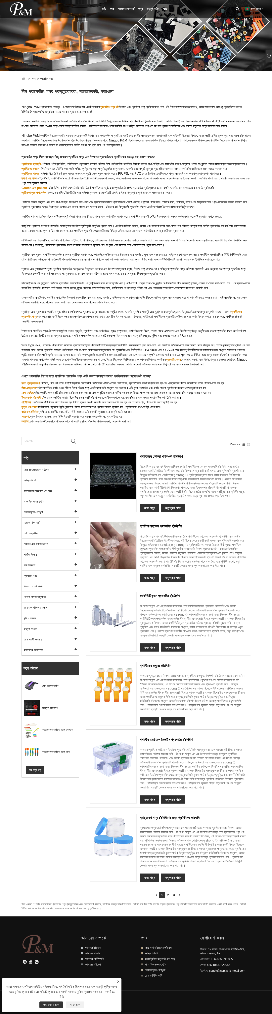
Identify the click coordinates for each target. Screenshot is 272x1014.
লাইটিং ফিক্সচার (30, 554)
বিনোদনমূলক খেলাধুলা (33, 512)
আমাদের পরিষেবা (93, 964)
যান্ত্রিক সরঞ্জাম (30, 628)
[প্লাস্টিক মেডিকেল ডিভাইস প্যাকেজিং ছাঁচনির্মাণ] (113, 758)
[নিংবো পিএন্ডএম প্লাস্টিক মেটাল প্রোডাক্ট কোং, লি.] (21, 8)
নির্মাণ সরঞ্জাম (29, 565)
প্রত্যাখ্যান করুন (51, 1004)
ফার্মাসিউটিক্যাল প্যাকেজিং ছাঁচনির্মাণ (160, 596)
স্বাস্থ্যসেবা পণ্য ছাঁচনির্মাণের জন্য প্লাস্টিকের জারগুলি (170, 818)
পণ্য (33, 78)
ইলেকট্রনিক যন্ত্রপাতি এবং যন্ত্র (38, 491)
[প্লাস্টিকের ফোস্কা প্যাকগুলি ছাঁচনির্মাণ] (113, 475)
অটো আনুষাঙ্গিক (31, 533)
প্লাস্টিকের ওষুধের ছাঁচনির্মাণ (155, 666)
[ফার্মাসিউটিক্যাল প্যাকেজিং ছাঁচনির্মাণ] (113, 615)
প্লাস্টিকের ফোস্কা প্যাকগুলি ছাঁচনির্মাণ (161, 456)
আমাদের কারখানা (93, 953)
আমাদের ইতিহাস (93, 947)
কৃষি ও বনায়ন (30, 618)
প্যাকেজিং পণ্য (30, 575)
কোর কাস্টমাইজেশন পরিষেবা (36, 469)
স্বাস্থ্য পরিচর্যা (30, 480)
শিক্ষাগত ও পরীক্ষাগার (33, 586)
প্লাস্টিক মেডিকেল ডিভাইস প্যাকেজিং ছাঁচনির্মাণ (166, 740)
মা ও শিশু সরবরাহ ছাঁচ (34, 501)
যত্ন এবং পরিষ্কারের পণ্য (35, 607)
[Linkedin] (25, 962)
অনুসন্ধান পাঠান (173, 508)
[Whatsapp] (37, 962)
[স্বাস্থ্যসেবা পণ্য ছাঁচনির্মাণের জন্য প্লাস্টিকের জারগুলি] (113, 836)
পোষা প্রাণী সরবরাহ (33, 639)
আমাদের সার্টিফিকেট (94, 959)
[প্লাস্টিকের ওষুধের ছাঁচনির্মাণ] (113, 684)
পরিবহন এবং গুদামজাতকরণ (36, 543)
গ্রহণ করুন (75, 1004)
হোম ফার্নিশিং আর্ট (31, 522)
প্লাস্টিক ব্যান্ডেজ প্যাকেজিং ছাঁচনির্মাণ (161, 526)
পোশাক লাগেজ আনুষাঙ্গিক (35, 597)
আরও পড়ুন (149, 508)
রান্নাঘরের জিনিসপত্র (33, 650)
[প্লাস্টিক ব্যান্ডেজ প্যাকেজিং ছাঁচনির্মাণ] (113, 545)
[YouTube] (31, 962)
